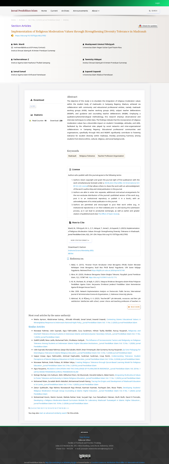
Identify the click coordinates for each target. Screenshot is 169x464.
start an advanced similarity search (53, 413)
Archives (65, 10)
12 (46, 408)
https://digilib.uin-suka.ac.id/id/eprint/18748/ (108, 270)
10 (42, 408)
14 (51, 408)
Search (154, 11)
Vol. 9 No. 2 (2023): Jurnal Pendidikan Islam (44, 20)
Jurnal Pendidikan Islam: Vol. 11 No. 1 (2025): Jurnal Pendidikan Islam (113, 378)
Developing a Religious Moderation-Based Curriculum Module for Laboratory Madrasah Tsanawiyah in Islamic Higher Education (87, 400)
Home (44, 10)
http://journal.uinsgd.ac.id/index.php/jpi (60, 462)
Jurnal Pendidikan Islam (24, 10)
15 (53, 408)
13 (48, 408)
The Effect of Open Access (108, 214)
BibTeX (70, 253)
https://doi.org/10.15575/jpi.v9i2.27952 (30, 35)
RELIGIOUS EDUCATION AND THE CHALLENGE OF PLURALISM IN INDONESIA (78, 368)
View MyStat (84, 437)
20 (64, 408)
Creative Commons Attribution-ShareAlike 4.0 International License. (118, 462)
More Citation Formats (79, 240)
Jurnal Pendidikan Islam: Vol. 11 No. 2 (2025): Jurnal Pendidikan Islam (110, 322)
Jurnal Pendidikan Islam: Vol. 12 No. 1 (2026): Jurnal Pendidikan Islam (105, 353)
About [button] (95, 10)
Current (54, 10)
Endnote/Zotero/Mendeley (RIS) (81, 250)
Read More (135, 307)
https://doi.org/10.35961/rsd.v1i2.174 (102, 277)
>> (68, 408)
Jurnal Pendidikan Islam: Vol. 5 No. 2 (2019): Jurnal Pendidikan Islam (69, 365)
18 (60, 408)
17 (57, 408)
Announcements (80, 10)
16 (55, 408)
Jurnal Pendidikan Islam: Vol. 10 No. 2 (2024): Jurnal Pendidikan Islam (112, 359)
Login (157, 3)
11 (44, 408)
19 (62, 408)
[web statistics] (84, 433)
